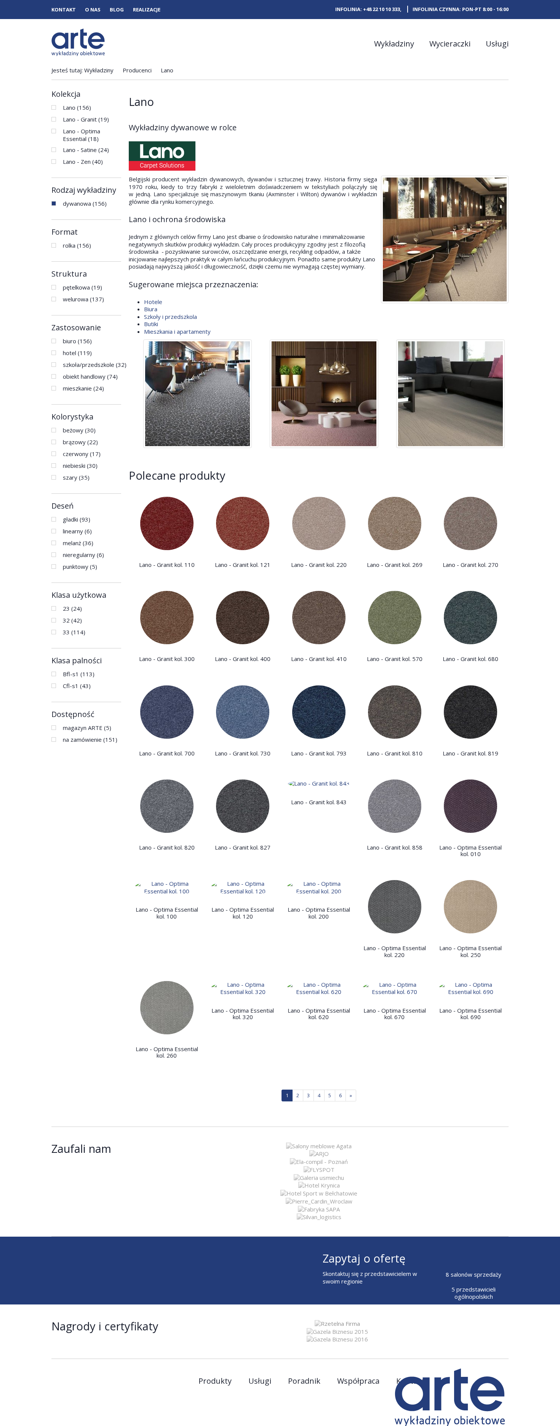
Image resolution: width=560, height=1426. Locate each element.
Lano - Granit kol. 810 (394, 753)
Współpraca (358, 1381)
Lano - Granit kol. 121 (242, 564)
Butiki (151, 324)
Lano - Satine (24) (86, 150)
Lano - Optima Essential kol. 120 (242, 913)
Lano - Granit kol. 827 (242, 847)
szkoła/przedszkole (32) (94, 364)
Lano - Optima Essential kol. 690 (470, 1014)
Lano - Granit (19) (86, 119)
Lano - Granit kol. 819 (470, 753)
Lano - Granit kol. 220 (319, 564)
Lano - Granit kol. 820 (167, 847)
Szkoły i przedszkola (170, 316)
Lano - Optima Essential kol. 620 (319, 1014)
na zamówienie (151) (90, 739)
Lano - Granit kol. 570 (394, 659)
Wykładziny (394, 43)
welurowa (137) (83, 299)
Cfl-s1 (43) (77, 686)
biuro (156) (77, 341)
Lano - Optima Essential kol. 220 (394, 951)
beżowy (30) (79, 430)
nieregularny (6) (83, 555)
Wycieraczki (449, 43)
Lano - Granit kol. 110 (167, 564)
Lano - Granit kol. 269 (394, 564)
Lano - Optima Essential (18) (81, 134)
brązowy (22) (80, 442)
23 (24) (72, 608)
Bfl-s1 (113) (78, 674)
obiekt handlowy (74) (90, 376)
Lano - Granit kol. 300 (167, 659)
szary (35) (76, 477)
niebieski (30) (80, 465)
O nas (93, 9)
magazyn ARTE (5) (87, 727)
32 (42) (72, 620)
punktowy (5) (80, 566)
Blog (117, 9)
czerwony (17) (82, 454)
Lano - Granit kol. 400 (242, 659)
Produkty (215, 1381)
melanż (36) (78, 543)
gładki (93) (76, 519)
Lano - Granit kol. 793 (319, 753)
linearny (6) (77, 531)
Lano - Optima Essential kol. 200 (319, 913)
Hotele (153, 302)
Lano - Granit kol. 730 (242, 753)
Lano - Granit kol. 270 (470, 564)
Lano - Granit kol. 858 (394, 847)
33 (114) (74, 632)
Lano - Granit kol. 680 (470, 659)
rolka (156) (77, 245)
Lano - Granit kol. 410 (319, 659)
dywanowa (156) (85, 203)
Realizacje (146, 9)
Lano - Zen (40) (83, 161)
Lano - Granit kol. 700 (167, 753)
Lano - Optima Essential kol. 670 (394, 1014)
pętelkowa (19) (82, 287)
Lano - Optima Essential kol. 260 (167, 1052)
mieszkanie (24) (83, 388)
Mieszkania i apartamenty (177, 331)
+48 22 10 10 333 (381, 9)
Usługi (497, 43)
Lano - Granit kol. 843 (319, 802)
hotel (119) (77, 353)
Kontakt (63, 9)
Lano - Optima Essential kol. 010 (470, 850)
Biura (150, 309)
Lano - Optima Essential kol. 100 (167, 913)
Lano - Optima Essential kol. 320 (242, 1014)
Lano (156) (77, 107)
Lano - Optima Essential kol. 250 (470, 951)
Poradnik (304, 1381)
